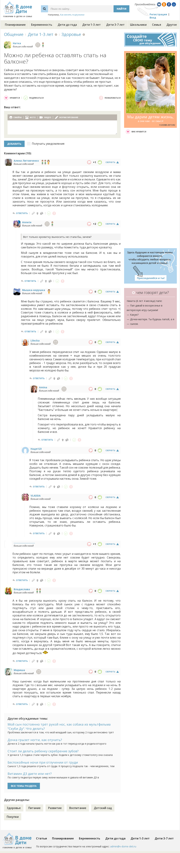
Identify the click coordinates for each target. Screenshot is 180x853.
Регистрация (158, 14)
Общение (13, 34)
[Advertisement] (150, 191)
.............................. (24, 542)
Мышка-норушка (33, 290)
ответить (22, 213)
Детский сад (103, 808)
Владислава (22, 589)
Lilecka (35, 340)
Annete (26, 222)
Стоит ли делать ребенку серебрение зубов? (43, 751)
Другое (171, 25)
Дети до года (67, 25)
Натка (17, 43)
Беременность (41, 25)
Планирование (15, 25)
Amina (43, 387)
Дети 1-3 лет (91, 25)
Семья (156, 25)
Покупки (13, 817)
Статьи (41, 838)
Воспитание (77, 808)
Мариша (19, 670)
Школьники (138, 25)
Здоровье (71, 34)
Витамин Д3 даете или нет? (30, 774)
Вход (153, 17)
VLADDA (36, 495)
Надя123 (36, 448)
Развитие (55, 808)
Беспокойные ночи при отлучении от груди (43, 762)
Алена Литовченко (26, 160)
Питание (34, 808)
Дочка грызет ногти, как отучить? (35, 740)
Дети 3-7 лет (115, 25)
